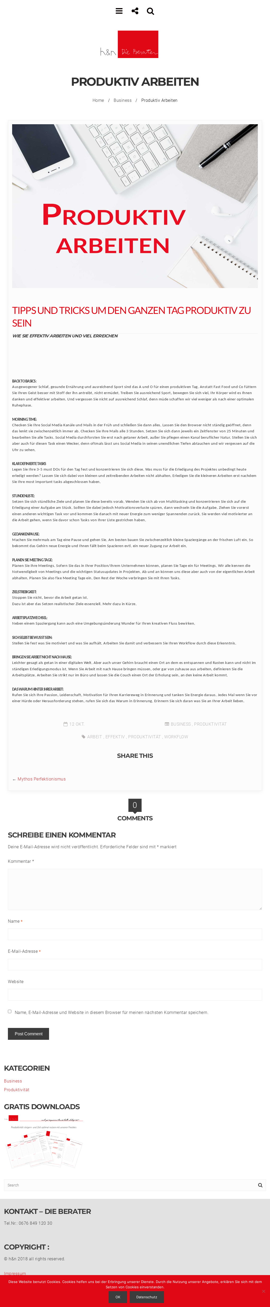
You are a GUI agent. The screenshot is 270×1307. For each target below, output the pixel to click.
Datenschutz (146, 1297)
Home (98, 100)
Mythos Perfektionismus (42, 779)
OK (117, 1297)
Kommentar (21, 861)
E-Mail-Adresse (24, 951)
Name (15, 921)
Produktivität (210, 724)
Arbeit (94, 736)
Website (16, 981)
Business (123, 100)
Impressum (15, 1273)
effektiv (115, 736)
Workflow (176, 736)
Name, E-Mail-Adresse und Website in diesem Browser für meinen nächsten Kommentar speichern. (112, 1012)
